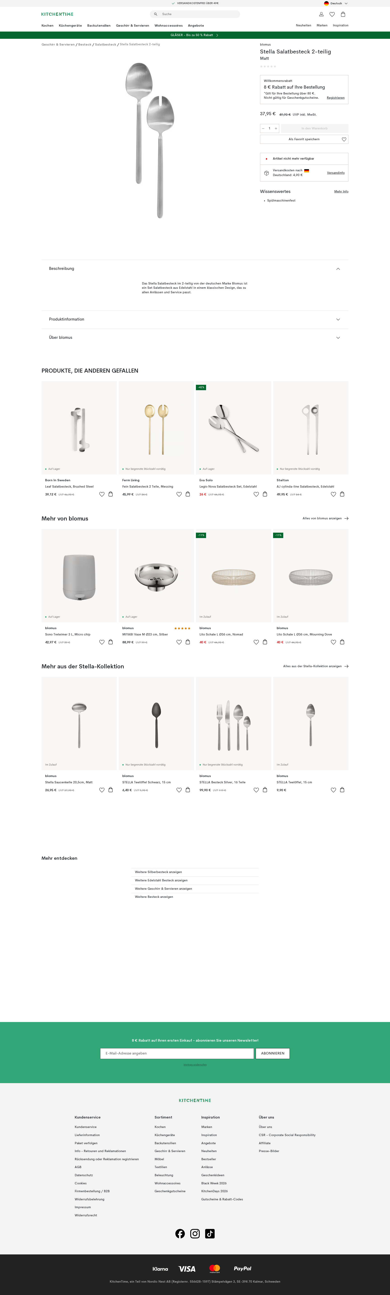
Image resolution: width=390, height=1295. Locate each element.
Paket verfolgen (86, 1143)
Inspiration (340, 25)
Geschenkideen (212, 1175)
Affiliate (265, 1143)
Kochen (47, 25)
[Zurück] (56, 141)
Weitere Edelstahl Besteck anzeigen (161, 880)
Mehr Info (341, 191)
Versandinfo (336, 172)
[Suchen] (156, 14)
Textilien (161, 1167)
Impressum (83, 1207)
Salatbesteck (105, 44)
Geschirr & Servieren (132, 25)
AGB (78, 1167)
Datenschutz (84, 1175)
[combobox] (336, 3)
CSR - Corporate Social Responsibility (287, 1135)
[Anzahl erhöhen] (276, 128)
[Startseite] (57, 14)
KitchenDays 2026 (214, 1191)
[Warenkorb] (343, 14)
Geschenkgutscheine (170, 1191)
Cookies (81, 1183)
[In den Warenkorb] (110, 494)
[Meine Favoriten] (332, 14)
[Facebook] (180, 1234)
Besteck (84, 44)
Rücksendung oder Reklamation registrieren (107, 1159)
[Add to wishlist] (102, 494)
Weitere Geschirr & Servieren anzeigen (163, 888)
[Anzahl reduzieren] (263, 128)
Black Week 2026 (214, 1183)
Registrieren (336, 97)
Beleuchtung (164, 1175)
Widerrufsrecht (86, 1215)
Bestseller (208, 1159)
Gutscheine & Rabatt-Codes (222, 1199)
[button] (268, 66)
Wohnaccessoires (169, 25)
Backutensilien (99, 25)
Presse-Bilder (269, 1151)
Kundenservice (86, 1127)
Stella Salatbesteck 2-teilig (140, 44)
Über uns (265, 1127)
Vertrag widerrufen (195, 1065)
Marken (322, 25)
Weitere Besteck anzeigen (154, 896)
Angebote (196, 25)
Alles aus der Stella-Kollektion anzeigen (312, 666)
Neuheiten (303, 25)
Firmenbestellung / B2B (92, 1191)
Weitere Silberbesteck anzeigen (158, 872)
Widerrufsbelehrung (89, 1199)
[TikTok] (209, 1234)
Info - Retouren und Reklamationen (100, 1151)
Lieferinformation (87, 1135)
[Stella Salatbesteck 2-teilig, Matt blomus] (150, 140)
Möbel (159, 1159)
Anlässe (207, 1167)
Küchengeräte (70, 25)
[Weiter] (242, 141)
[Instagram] (195, 1234)
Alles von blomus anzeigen (322, 518)
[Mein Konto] (321, 14)
